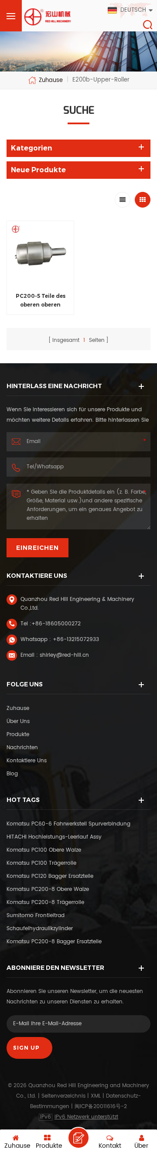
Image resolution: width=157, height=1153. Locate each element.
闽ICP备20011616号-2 (101, 1106)
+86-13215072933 (76, 639)
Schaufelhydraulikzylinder (40, 928)
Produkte (18, 734)
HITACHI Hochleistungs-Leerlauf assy (54, 837)
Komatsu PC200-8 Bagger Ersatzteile (54, 942)
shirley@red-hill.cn (64, 655)
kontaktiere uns (27, 761)
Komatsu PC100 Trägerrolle (41, 863)
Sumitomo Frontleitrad (36, 915)
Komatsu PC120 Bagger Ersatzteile (50, 876)
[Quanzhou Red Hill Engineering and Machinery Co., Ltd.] (48, 17)
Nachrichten (22, 748)
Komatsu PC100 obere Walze (44, 850)
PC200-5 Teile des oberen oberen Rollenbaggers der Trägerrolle (40, 301)
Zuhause (51, 80)
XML (96, 1096)
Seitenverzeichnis (63, 1096)
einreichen (37, 548)
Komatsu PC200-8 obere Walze (48, 889)
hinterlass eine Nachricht (78, 1138)
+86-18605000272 (56, 624)
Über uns (18, 721)
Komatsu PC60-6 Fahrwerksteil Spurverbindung (68, 824)
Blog (12, 774)
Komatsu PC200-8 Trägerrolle (45, 902)
